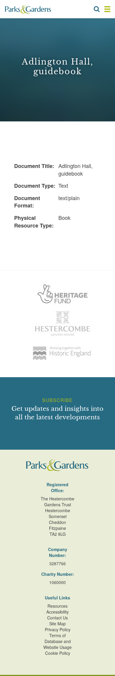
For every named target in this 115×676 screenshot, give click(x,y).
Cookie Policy (57, 653)
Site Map (57, 623)
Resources (57, 606)
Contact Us (57, 618)
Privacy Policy (57, 629)
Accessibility (57, 612)
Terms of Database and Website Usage (57, 641)
